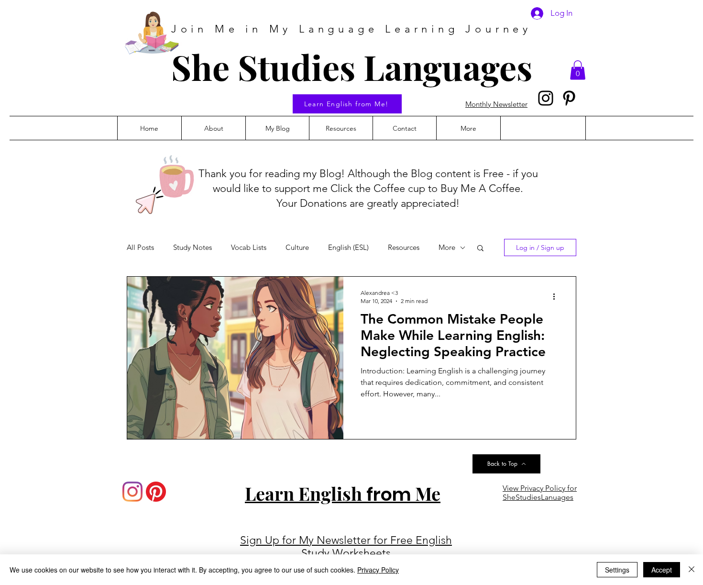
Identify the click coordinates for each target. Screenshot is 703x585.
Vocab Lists (248, 247)
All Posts (140, 247)
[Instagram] (546, 98)
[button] (578, 70)
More (447, 247)
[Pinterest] (569, 98)
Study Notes (192, 247)
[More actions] (557, 296)
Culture (297, 247)
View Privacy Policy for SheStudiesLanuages (540, 493)
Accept (661, 569)
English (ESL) (348, 247)
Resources (403, 247)
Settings (617, 569)
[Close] (691, 569)
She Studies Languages (351, 67)
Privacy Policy (378, 569)
